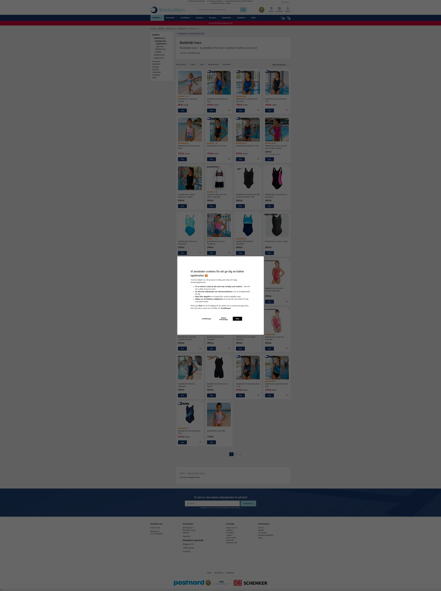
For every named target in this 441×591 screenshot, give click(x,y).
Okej (237, 319)
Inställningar (206, 319)
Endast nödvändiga (223, 318)
